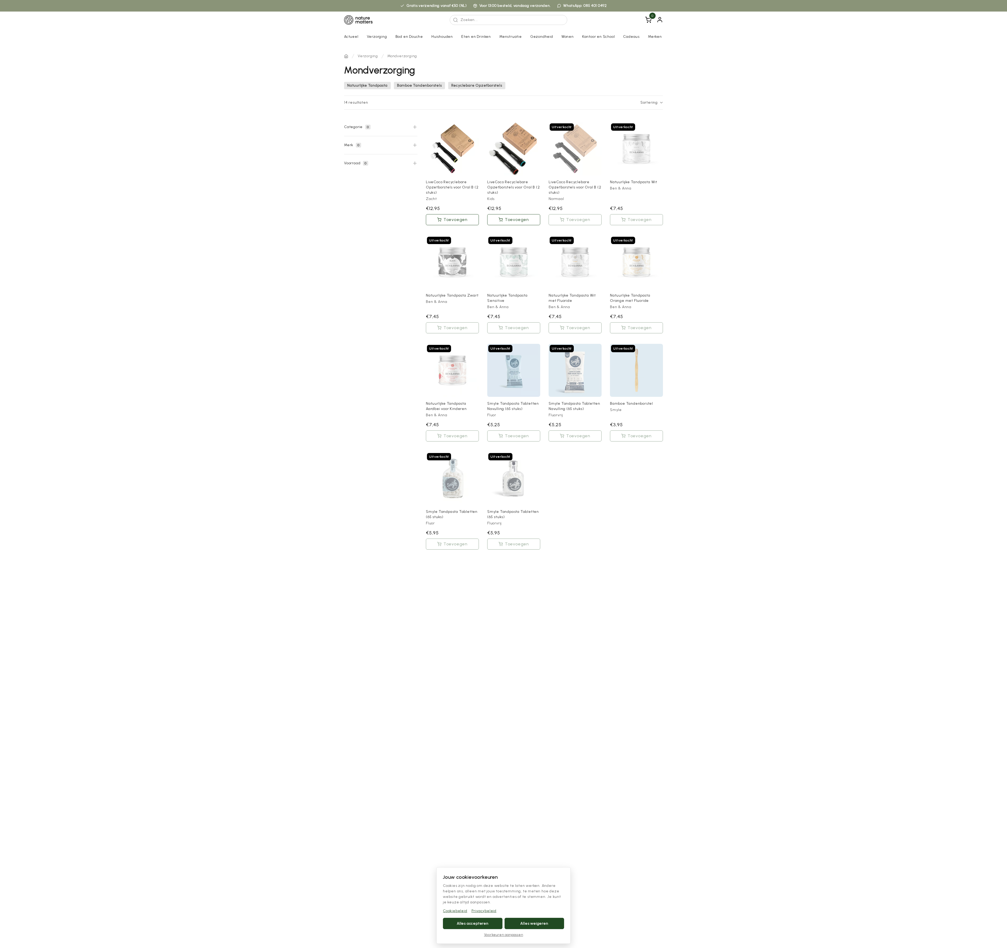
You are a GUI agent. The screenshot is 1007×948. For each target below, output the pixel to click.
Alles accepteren (473, 923)
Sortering (649, 102)
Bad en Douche (409, 36)
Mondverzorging (402, 56)
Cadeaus (631, 36)
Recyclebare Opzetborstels (476, 85)
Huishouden (442, 36)
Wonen (567, 36)
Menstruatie (510, 36)
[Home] (346, 56)
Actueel (351, 36)
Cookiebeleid (455, 911)
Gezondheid (541, 36)
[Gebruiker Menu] (660, 19)
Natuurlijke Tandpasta (367, 85)
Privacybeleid (484, 911)
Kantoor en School (598, 36)
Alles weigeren (534, 923)
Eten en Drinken (476, 36)
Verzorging (377, 36)
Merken (655, 36)
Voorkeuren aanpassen (503, 935)
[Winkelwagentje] (648, 20)
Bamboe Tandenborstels (419, 85)
